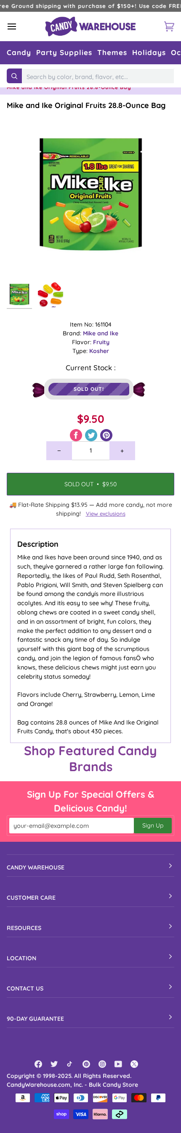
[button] (19, 52)
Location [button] (21, 958)
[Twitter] (54, 1064)
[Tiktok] (70, 1064)
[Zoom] (22, 262)
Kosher (99, 351)
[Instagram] (102, 1064)
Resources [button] (24, 928)
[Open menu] (19, 26)
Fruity (101, 342)
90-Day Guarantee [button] (35, 1018)
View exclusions (105, 513)
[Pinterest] (86, 1064)
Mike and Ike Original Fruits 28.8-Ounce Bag (86, 105)
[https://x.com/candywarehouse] (134, 1064)
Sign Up (152, 825)
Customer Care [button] (31, 897)
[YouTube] (118, 1064)
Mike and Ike (100, 333)
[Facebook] (38, 1064)
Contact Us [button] (25, 988)
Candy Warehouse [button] (35, 867)
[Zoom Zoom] (90, 194)
